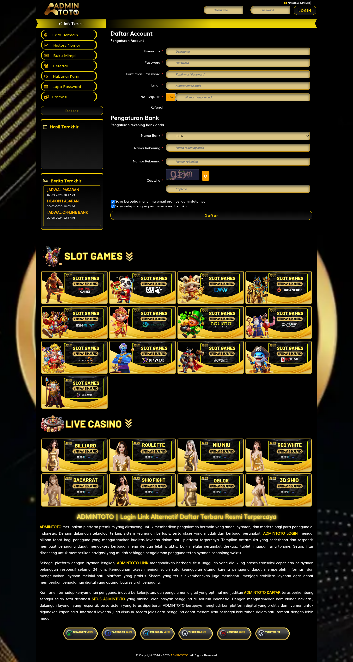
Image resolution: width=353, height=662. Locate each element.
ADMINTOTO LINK (132, 562)
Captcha (155, 180)
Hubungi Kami (64, 76)
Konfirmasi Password (144, 73)
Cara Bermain (64, 34)
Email (157, 85)
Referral (59, 65)
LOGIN (304, 10)
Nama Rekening (148, 147)
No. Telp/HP (151, 96)
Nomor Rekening (148, 161)
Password (154, 62)
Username (153, 51)
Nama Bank (152, 135)
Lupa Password (65, 86)
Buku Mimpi (63, 55)
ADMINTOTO (50, 526)
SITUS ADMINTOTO (108, 598)
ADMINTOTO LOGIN (280, 533)
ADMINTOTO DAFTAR (262, 592)
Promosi (59, 96)
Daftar (211, 215)
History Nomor (65, 45)
